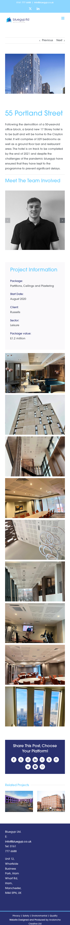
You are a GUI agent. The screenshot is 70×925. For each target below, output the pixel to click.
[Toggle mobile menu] (63, 18)
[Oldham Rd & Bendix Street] (51, 801)
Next (59, 40)
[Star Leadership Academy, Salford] (19, 801)
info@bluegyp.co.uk (44, 3)
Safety (26, 916)
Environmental (39, 916)
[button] (7, 220)
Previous (47, 40)
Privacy (16, 916)
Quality (53, 916)
